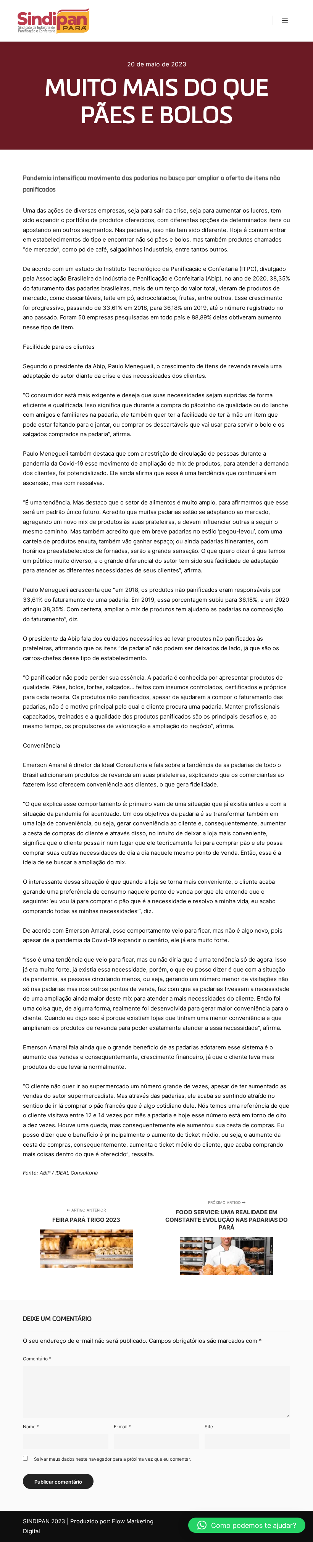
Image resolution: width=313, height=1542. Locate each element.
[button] (246, 1525)
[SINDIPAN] (53, 20)
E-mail (122, 1426)
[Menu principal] (285, 21)
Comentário (37, 1359)
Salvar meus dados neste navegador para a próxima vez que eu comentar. (112, 1459)
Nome (31, 1426)
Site (209, 1426)
